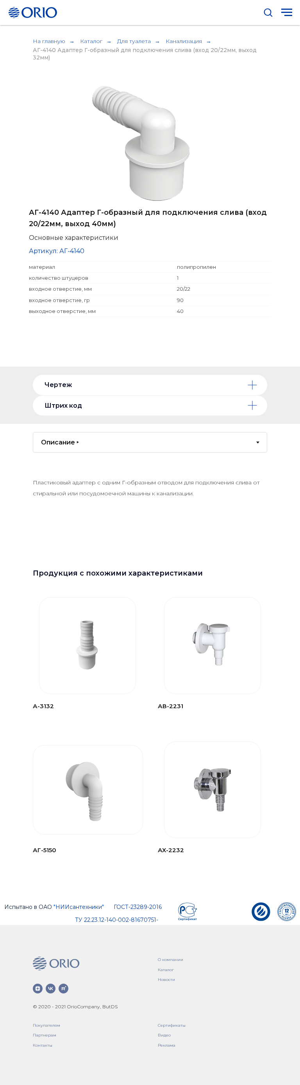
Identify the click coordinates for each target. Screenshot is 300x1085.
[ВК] (50, 988)
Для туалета (134, 41)
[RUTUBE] (63, 988)
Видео (164, 1035)
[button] (268, 12)
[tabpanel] (150, 514)
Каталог (91, 41)
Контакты (42, 1045)
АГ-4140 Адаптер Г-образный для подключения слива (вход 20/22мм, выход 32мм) (145, 54)
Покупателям (46, 1025)
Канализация (184, 41)
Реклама (166, 1045)
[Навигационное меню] (286, 12)
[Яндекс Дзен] (38, 988)
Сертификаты (172, 1025)
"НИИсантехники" (79, 906)
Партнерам (44, 1035)
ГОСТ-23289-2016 (138, 906)
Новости (166, 979)
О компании (170, 959)
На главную (49, 41)
